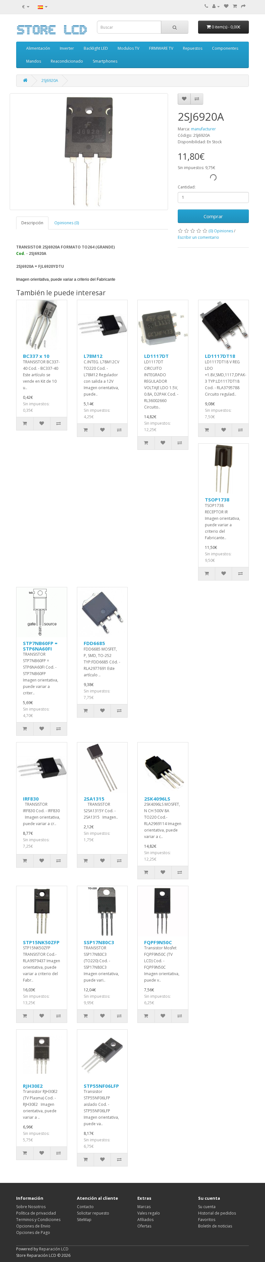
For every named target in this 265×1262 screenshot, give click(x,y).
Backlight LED (96, 48)
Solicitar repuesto (93, 1213)
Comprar (213, 216)
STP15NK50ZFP (41, 942)
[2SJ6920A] (89, 151)
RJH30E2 (33, 1086)
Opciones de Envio (33, 1226)
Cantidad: (187, 187)
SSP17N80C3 (99, 942)
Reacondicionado (67, 61)
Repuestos (192, 48)
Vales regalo (148, 1213)
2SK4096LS (157, 798)
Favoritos (206, 1219)
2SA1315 (94, 798)
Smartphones (105, 61)
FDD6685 (94, 643)
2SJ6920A (49, 80)
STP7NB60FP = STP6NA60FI (40, 646)
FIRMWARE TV (161, 48)
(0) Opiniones (220, 231)
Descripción (32, 223)
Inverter (67, 48)
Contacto (85, 1206)
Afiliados (145, 1219)
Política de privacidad (36, 1213)
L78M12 (93, 356)
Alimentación (38, 48)
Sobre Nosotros (31, 1206)
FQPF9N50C (158, 942)
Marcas (144, 1206)
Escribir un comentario (198, 237)
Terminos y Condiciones (38, 1219)
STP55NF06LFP (101, 1086)
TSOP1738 (217, 499)
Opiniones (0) (66, 223)
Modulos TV (128, 48)
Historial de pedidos (217, 1213)
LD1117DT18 (220, 356)
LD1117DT (156, 356)
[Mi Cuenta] (216, 6)
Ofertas (144, 1226)
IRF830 (31, 798)
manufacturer (203, 129)
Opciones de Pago (33, 1232)
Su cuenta (207, 1206)
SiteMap (84, 1219)
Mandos (33, 61)
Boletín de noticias (215, 1226)
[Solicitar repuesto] (226, 6)
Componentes (225, 48)
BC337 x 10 (36, 356)
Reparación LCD (54, 1249)
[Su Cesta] (235, 6)
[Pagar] (243, 6)
